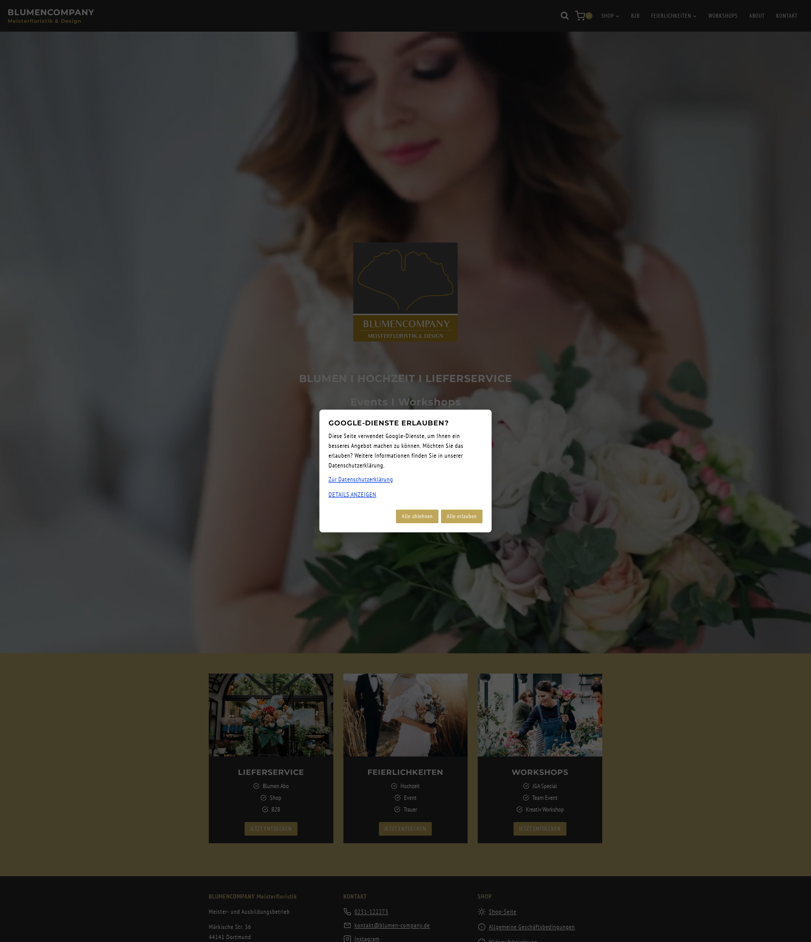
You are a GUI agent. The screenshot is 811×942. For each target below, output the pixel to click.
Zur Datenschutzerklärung (361, 479)
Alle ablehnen (417, 516)
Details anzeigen (352, 494)
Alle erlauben (462, 516)
